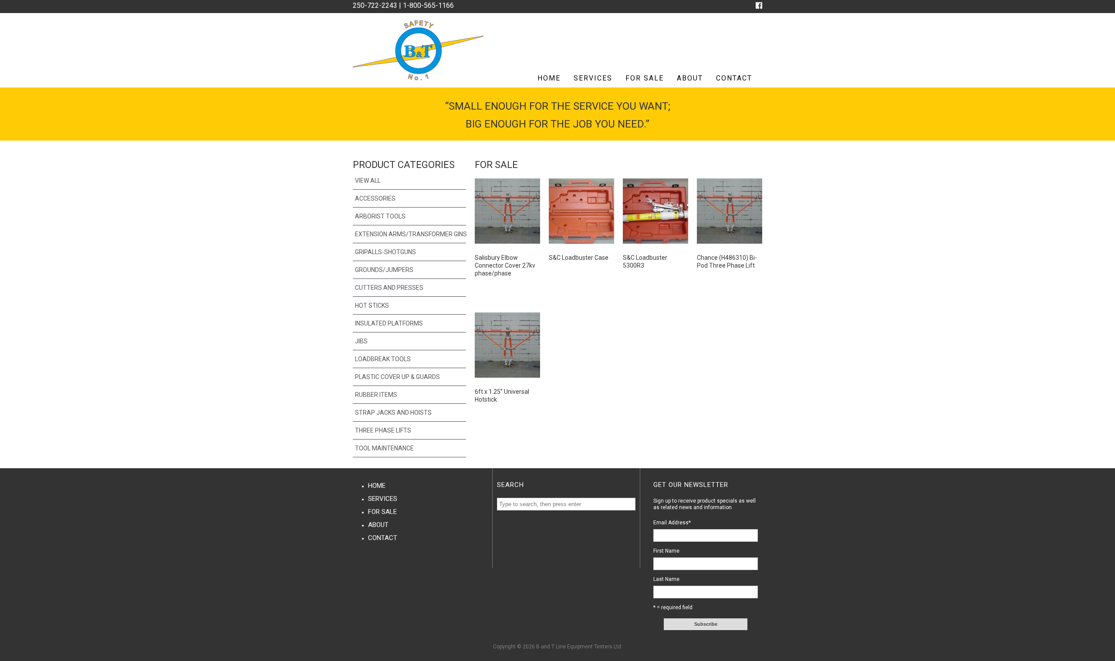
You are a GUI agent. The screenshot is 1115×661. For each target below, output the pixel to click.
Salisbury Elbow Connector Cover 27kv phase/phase (505, 265)
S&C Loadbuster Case (578, 257)
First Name (666, 551)
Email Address (672, 523)
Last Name (666, 579)
